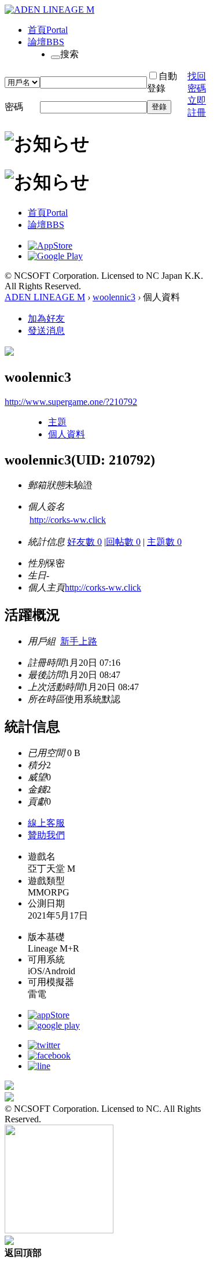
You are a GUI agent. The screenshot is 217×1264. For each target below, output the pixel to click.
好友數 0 (84, 542)
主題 (57, 422)
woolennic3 (114, 297)
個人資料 (66, 434)
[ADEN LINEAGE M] (49, 9)
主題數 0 (164, 542)
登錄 (159, 106)
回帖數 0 (123, 542)
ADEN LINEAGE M (45, 297)
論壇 (46, 42)
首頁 (48, 30)
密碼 (14, 107)
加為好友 (46, 318)
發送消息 (46, 331)
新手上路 (78, 641)
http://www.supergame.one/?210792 (71, 402)
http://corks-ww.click (68, 520)
